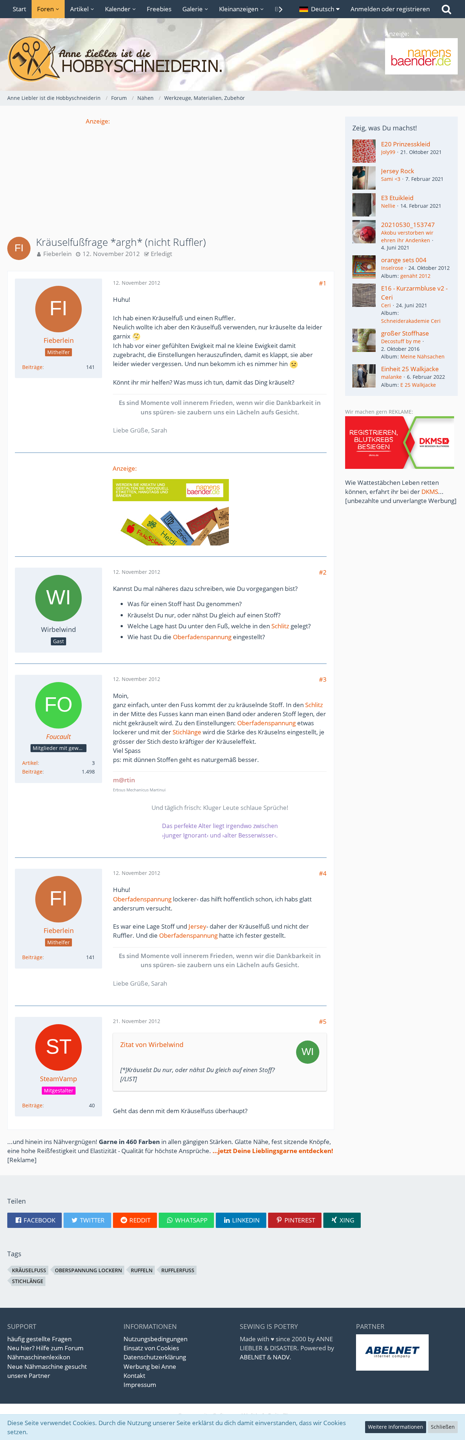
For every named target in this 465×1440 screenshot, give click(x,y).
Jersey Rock (397, 171)
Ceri (386, 305)
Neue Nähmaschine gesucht (47, 1366)
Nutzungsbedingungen (155, 1339)
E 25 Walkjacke (418, 384)
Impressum (140, 1384)
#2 (323, 572)
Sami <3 (390, 178)
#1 (323, 283)
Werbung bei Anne (150, 1366)
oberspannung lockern (88, 1270)
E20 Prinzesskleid (405, 144)
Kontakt (134, 1375)
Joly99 (388, 152)
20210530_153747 (408, 224)
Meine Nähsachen (422, 356)
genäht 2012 (415, 275)
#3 (323, 679)
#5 (323, 1021)
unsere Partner (28, 1375)
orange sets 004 (403, 260)
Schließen (443, 1426)
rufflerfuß (177, 1270)
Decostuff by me (401, 341)
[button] (319, 9)
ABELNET (253, 1357)
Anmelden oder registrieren (390, 9)
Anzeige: (98, 121)
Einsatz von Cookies (151, 1348)
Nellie (388, 205)
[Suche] (446, 9)
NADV (281, 1357)
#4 (323, 873)
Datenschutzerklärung (155, 1357)
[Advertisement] (171, 176)
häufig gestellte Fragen (39, 1339)
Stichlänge (187, 732)
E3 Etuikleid (397, 198)
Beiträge (32, 367)
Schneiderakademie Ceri (411, 320)
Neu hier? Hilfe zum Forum (45, 1348)
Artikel (30, 762)
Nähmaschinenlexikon (38, 1357)
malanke (391, 376)
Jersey (197, 926)
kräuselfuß (29, 1270)
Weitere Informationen (395, 1426)
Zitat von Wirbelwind (151, 1044)
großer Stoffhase (405, 333)
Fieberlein (57, 254)
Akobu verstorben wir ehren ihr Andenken (407, 236)
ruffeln (142, 1270)
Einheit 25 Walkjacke (410, 369)
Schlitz (280, 626)
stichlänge (27, 1281)
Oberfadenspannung (202, 637)
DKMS (429, 491)
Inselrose (392, 267)
